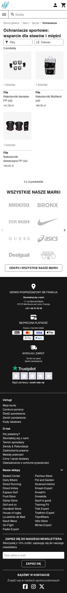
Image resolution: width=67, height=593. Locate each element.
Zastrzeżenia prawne (15, 450)
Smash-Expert (43, 488)
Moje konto (9, 405)
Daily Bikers (10, 480)
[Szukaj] (12, 14)
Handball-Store (12, 509)
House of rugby (12, 513)
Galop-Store (10, 500)
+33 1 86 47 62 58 (33, 308)
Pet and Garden (44, 480)
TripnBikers (42, 517)
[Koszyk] (63, 5)
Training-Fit (42, 504)
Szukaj (19, 14)
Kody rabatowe (12, 422)
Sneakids (40, 496)
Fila (5, 92)
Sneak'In (40, 492)
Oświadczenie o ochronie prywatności (26, 463)
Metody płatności (13, 454)
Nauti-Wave (10, 521)
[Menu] (4, 14)
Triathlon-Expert (44, 513)
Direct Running (12, 484)
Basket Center (11, 476)
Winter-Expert (43, 525)
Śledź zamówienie (14, 413)
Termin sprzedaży (13, 442)
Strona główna (11, 23)
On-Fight (8, 525)
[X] (41, 587)
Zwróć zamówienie (33, 361)
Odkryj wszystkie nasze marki (33, 268)
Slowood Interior (45, 484)
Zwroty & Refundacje (15, 446)
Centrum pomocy (13, 409)
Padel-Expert (11, 529)
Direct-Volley (10, 488)
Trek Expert (42, 509)
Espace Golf (10, 492)
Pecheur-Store (43, 476)
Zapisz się (33, 564)
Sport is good (43, 500)
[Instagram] (33, 587)
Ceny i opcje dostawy (16, 459)
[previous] (2, 230)
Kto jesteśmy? (11, 434)
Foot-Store (9, 496)
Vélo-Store (41, 521)
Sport (26, 23)
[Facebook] (25, 587)
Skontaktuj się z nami (33, 297)
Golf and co (10, 504)
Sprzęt (35, 23)
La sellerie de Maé (14, 517)
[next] (64, 230)
